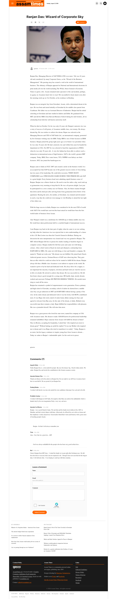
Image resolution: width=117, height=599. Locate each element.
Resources (79, 577)
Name (34, 470)
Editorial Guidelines (81, 569)
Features (62, 593)
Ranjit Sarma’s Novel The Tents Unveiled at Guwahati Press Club (58, 528)
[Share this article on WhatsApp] (31, 22)
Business (37, 593)
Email (37, 479)
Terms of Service (80, 575)
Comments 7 (82, 22)
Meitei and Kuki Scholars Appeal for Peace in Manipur (58, 539)
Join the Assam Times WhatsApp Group (56, 580)
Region (27, 593)
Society (48, 593)
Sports (66, 593)
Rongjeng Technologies (63, 573)
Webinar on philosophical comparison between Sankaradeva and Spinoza (56, 544)
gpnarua (36, 68)
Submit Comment (40, 512)
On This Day (22, 597)
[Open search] (101, 3)
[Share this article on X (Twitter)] (39, 22)
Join (77, 567)
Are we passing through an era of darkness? (22, 547)
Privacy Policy (80, 572)
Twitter (54, 576)
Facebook (61, 576)
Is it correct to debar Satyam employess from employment (23, 536)
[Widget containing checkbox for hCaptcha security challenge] (46, 505)
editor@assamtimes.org (24, 582)
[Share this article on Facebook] (35, 22)
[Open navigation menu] (12, 3)
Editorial (43, 593)
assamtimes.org (24, 579)
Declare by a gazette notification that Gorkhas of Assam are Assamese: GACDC (58, 550)
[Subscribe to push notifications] (97, 3)
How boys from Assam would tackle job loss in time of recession (25, 542)
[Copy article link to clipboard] (43, 22)
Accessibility (14, 597)
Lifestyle (72, 593)
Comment (35, 488)
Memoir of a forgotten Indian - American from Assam (25, 527)
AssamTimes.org (18, 572)
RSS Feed (21, 593)
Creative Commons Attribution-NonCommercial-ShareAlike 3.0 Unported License (26, 574)
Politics (32, 593)
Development (55, 593)
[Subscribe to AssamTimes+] (105, 3)
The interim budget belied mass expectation (22, 531)
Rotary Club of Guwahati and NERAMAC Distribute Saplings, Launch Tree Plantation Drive (57, 534)
